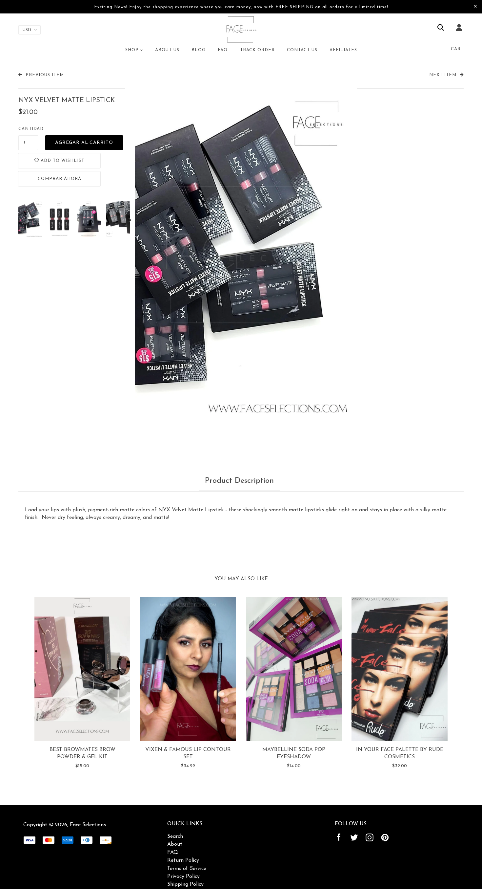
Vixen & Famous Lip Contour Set (188, 753)
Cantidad (31, 129)
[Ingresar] (459, 32)
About (174, 844)
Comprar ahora (59, 179)
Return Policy (183, 860)
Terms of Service (186, 868)
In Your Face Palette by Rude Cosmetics (399, 753)
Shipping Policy (185, 884)
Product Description (239, 481)
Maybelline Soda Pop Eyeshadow (293, 753)
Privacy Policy (183, 876)
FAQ (172, 852)
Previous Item (45, 75)
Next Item (442, 75)
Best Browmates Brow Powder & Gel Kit (82, 753)
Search (175, 836)
